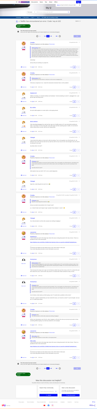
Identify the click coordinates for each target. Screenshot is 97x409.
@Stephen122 (33, 236)
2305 (33, 226)
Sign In (78, 2)
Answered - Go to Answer (23, 26)
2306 (33, 253)
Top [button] (94, 402)
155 (51, 36)
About (50, 2)
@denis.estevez (35, 47)
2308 (33, 303)
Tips (46, 2)
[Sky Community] (24, 2)
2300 (33, 131)
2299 (33, 115)
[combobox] (51, 12)
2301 (33, 150)
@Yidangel (34, 161)
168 (56, 36)
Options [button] (77, 21)
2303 (33, 189)
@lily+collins (34, 336)
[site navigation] (16, 2)
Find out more (52, 44)
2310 (33, 357)
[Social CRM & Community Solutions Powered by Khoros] (92, 405)
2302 (33, 175)
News (41, 2)
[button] (79, 42)
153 (45, 36)
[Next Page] (60, 36)
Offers (55, 2)
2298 (33, 101)
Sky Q (48, 8)
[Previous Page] (37, 36)
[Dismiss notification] (79, 5)
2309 (33, 324)
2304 (33, 212)
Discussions (34, 2)
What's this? (23, 48)
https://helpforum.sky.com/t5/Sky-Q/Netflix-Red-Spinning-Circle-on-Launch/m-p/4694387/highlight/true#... (53, 242)
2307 (33, 275)
